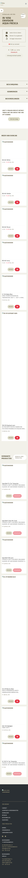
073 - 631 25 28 (6, 850)
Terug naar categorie (23, 16)
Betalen (4, 815)
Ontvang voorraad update (14, 55)
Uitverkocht (17, 496)
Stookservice (6, 830)
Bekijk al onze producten (19, 457)
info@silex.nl (6, 848)
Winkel (4, 827)
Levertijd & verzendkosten (10, 810)
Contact (4, 808)
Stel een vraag (14, 119)
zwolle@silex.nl (7, 862)
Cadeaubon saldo (7, 832)
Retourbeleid (6, 817)
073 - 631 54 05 (6, 864)
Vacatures (5, 820)
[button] (17, 169)
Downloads (5, 813)
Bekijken (11, 168)
